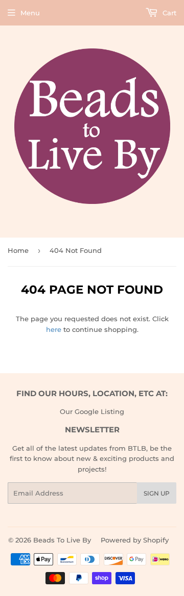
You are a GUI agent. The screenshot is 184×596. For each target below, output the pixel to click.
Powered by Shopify (135, 540)
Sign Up (157, 493)
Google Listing (99, 411)
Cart (168, 13)
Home (18, 250)
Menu (30, 13)
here (53, 329)
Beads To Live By (62, 540)
